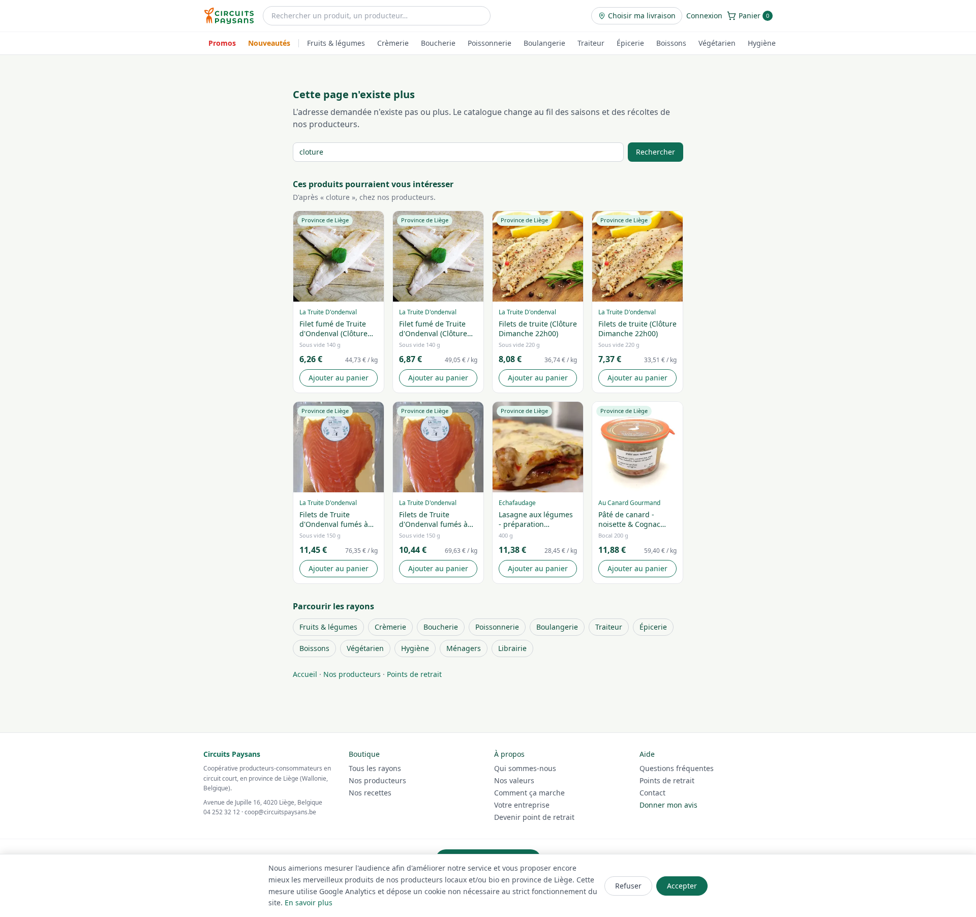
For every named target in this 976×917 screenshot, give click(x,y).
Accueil (305, 674)
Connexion (704, 15)
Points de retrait (414, 674)
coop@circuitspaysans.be (280, 812)
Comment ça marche (529, 792)
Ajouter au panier (339, 377)
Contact (652, 792)
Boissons (671, 43)
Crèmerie (393, 43)
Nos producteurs (352, 674)
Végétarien (717, 43)
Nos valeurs (514, 780)
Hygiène (762, 43)
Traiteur (590, 43)
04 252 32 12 (221, 812)
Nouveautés (269, 43)
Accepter (682, 886)
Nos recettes (370, 792)
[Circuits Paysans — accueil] (229, 16)
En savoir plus (308, 902)
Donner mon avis (668, 805)
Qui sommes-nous (525, 768)
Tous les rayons (375, 768)
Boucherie (438, 43)
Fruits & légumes (336, 43)
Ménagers (463, 648)
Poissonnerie (489, 43)
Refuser (628, 886)
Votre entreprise (522, 805)
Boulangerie (544, 43)
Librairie (512, 648)
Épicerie (630, 43)
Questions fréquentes (676, 768)
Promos (222, 43)
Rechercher (655, 152)
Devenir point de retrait (534, 817)
